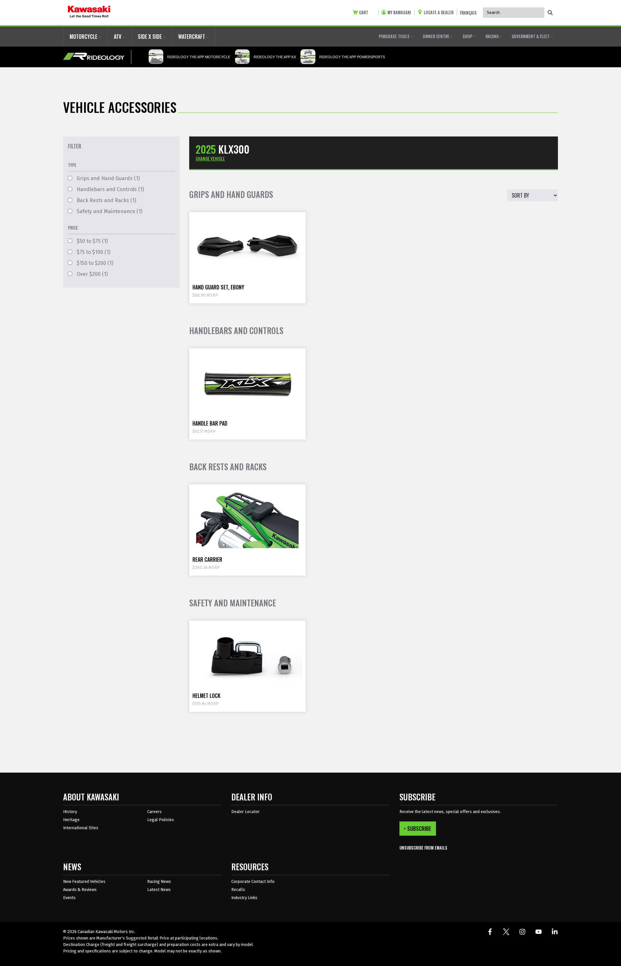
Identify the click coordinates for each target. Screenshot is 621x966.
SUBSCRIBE (419, 828)
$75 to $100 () (92, 252)
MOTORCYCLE (84, 36)
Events (69, 897)
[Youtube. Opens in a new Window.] (538, 931)
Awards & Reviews (80, 889)
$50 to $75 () (91, 241)
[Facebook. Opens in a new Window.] (490, 931)
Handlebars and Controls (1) (109, 189)
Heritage (71, 819)
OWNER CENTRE (436, 36)
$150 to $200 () (94, 263)
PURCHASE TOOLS (394, 36)
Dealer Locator (245, 811)
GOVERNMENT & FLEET (531, 36)
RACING (492, 36)
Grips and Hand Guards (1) (107, 178)
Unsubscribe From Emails (423, 848)
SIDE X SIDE (150, 36)
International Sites (80, 827)
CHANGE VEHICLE (210, 158)
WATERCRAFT (192, 36)
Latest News (159, 889)
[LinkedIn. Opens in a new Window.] (554, 931)
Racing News (159, 881)
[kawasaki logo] (89, 12)
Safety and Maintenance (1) (108, 211)
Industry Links (244, 897)
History (70, 811)
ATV (118, 36)
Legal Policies (160, 819)
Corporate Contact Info (253, 881)
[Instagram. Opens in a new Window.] (522, 931)
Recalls (238, 889)
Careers (154, 811)
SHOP (468, 36)
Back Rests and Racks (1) (105, 200)
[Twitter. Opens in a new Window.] (506, 931)
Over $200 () (91, 274)
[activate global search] (550, 13)
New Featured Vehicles (84, 881)
